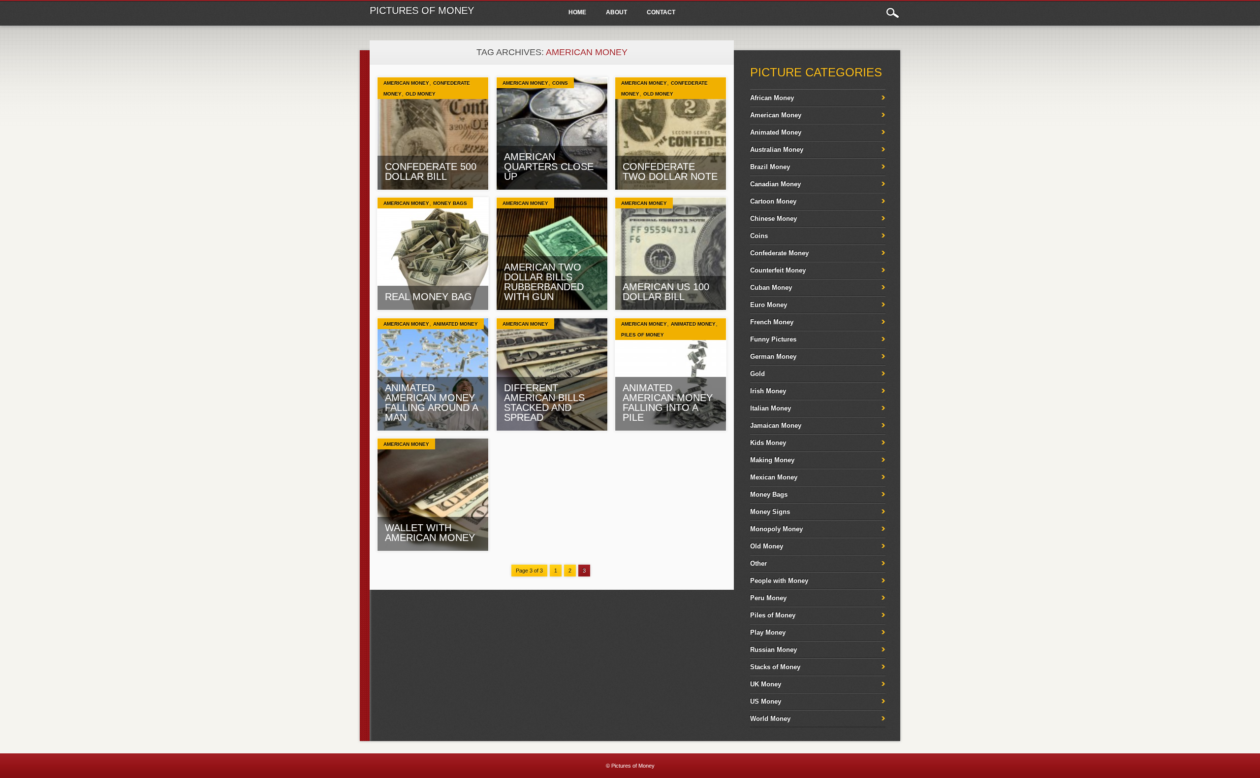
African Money (772, 97)
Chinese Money (773, 218)
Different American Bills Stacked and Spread (544, 402)
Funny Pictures (773, 339)
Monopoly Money (776, 529)
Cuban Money (771, 287)
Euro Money (768, 304)
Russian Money (773, 649)
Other (758, 563)
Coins (560, 83)
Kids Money (768, 442)
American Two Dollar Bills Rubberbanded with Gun (544, 282)
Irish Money (768, 391)
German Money (773, 356)
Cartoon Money (773, 201)
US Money (765, 701)
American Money (406, 83)
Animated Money (455, 324)
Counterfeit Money (778, 270)
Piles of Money (642, 335)
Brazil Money (770, 166)
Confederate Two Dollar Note (670, 171)
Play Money (768, 632)
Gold (757, 373)
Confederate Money (779, 253)
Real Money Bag (428, 296)
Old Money (421, 94)
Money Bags (450, 203)
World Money (770, 718)
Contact (661, 12)
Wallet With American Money (430, 532)
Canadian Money (775, 184)
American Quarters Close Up (549, 166)
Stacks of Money (775, 667)
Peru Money (768, 598)
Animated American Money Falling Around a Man (431, 402)
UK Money (765, 684)
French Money (771, 322)
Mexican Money (773, 477)
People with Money (779, 580)
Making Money (772, 460)
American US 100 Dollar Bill (666, 291)
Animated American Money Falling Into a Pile (668, 402)
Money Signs (770, 511)
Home (577, 12)
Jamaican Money (775, 425)
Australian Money (776, 149)
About (616, 12)
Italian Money (770, 408)
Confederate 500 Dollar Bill (430, 171)
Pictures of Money (422, 10)
